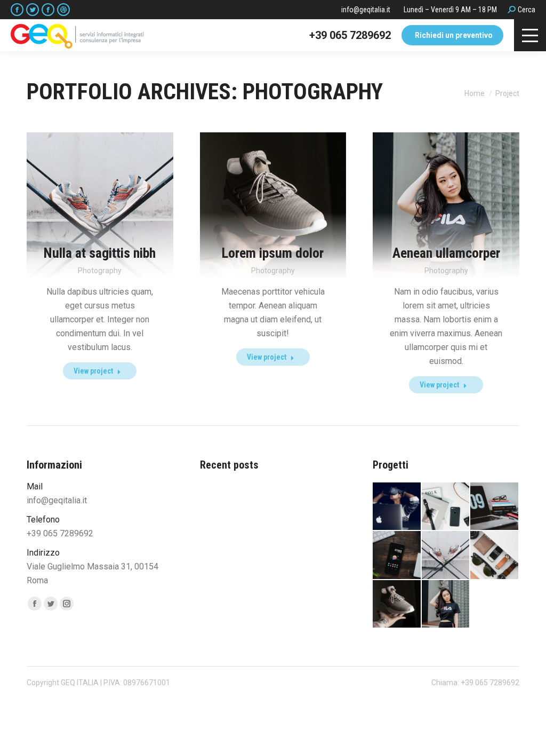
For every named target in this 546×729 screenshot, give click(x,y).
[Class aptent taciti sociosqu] (397, 507)
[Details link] (115, 188)
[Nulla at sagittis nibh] (446, 555)
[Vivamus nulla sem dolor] (446, 507)
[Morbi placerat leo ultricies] (494, 555)
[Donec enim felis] (494, 507)
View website (241, 188)
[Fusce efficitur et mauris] (397, 555)
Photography (100, 270)
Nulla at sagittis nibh (100, 253)
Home (474, 93)
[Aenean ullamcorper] (446, 604)
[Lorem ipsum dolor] (397, 604)
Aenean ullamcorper (446, 253)
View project (93, 371)
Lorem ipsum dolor (273, 253)
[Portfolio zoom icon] (83, 188)
